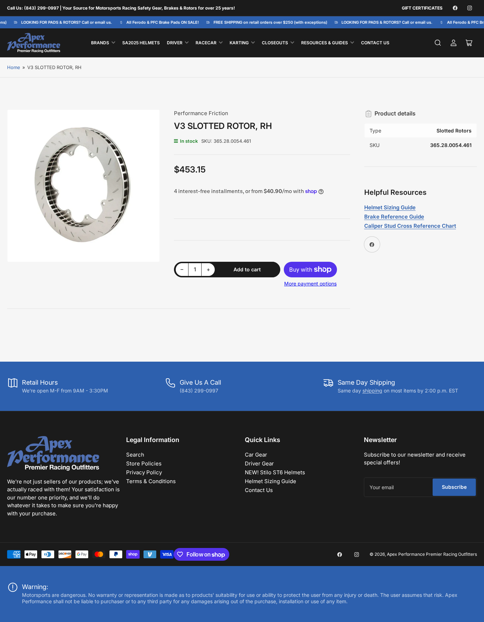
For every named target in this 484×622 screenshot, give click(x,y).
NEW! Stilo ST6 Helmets (275, 472)
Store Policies (144, 463)
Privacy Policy (144, 472)
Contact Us (375, 42)
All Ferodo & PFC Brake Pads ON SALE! (160, 22)
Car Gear (256, 454)
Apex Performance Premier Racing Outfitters (432, 554)
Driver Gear (259, 463)
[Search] (438, 43)
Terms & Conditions (151, 481)
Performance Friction (201, 113)
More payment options (310, 284)
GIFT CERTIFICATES (422, 8)
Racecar (206, 42)
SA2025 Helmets (141, 42)
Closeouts (275, 42)
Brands (100, 42)
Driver (174, 42)
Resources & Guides (324, 42)
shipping (372, 391)
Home (13, 67)
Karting (239, 42)
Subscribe (454, 487)
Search (135, 454)
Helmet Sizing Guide (270, 481)
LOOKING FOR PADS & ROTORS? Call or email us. (63, 22)
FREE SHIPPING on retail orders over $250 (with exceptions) (268, 22)
